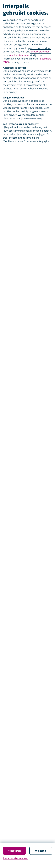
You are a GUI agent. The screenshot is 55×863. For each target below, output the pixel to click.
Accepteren (14, 850)
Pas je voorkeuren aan (15, 858)
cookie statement (19, 55)
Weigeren (40, 850)
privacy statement (40, 51)
